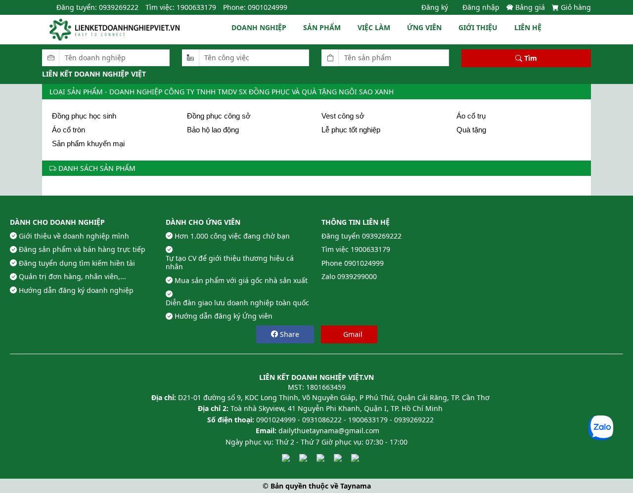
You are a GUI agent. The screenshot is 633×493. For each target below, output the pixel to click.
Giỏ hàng (576, 7)
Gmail (351, 334)
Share (288, 334)
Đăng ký (434, 7)
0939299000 (357, 276)
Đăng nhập (480, 7)
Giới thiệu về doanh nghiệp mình (74, 236)
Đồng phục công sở (219, 116)
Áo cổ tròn (68, 129)
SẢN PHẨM (322, 27)
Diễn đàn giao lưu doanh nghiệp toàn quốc (237, 302)
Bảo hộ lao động (213, 129)
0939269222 (382, 236)
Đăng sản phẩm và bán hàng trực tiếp (82, 249)
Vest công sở (342, 116)
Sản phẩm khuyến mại (88, 143)
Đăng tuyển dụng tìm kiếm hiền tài (77, 263)
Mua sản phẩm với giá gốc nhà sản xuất (241, 280)
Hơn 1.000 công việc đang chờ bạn (232, 236)
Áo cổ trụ (471, 116)
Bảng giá (531, 7)
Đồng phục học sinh (84, 116)
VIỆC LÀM (374, 27)
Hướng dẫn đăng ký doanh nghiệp (76, 290)
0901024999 (364, 263)
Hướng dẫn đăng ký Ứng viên (223, 316)
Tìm (529, 58)
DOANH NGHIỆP (258, 27)
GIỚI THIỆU (477, 27)
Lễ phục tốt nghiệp (350, 129)
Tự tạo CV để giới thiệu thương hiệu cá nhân (230, 262)
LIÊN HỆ (528, 27)
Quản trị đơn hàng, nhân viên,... (72, 276)
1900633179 (370, 249)
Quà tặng (471, 129)
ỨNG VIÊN (424, 27)
